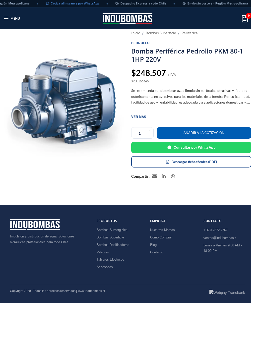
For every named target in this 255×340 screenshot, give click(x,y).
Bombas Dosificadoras (113, 245)
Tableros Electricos (110, 259)
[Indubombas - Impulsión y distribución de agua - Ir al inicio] (35, 224)
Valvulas (103, 252)
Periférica (190, 33)
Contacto (156, 252)
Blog (153, 245)
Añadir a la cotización (204, 133)
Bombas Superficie (161, 33)
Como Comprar (161, 237)
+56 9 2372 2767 (215, 230)
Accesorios (105, 267)
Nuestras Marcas (162, 230)
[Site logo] (127, 18)
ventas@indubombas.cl (220, 238)
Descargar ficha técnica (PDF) (194, 162)
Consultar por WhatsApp (195, 147)
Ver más (138, 117)
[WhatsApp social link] (173, 176)
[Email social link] (154, 176)
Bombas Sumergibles (112, 230)
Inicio (135, 33)
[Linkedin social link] (164, 176)
